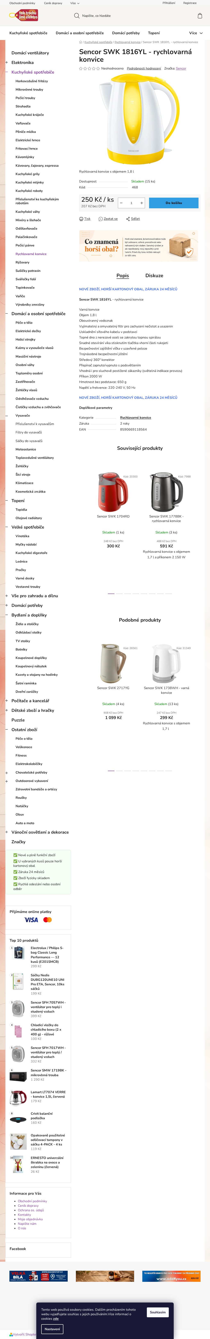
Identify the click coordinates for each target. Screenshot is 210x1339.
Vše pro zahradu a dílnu (34, 596)
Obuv (20, 814)
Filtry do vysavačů (29, 432)
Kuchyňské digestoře (31, 553)
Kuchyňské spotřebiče (32, 72)
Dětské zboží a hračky (32, 710)
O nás (22, 1228)
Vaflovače (23, 123)
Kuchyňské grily (28, 174)
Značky (18, 842)
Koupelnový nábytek (31, 666)
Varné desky (25, 578)
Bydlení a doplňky (29, 615)
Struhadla (23, 106)
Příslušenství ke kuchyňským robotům (37, 201)
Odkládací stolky (28, 632)
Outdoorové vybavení (32, 781)
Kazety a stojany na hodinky (37, 674)
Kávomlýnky (25, 157)
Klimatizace (24, 483)
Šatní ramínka (26, 683)
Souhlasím (158, 1312)
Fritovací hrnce (27, 148)
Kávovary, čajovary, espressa (37, 165)
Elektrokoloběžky (29, 764)
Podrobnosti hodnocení (144, 68)
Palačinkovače (26, 237)
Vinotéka (22, 536)
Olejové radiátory (29, 518)
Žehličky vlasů (26, 390)
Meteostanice (26, 449)
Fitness (21, 755)
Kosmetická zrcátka (31, 491)
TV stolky (23, 641)
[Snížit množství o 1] (121, 203)
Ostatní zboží (24, 730)
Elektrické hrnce (28, 140)
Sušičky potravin (28, 271)
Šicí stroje (23, 474)
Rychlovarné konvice (31, 254)
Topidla (21, 509)
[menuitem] (28, 33)
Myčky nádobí (26, 544)
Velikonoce (24, 747)
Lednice (21, 561)
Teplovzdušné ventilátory (35, 458)
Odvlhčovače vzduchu (32, 399)
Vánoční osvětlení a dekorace (40, 832)
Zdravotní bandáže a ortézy (36, 789)
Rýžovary (22, 262)
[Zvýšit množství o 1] (142, 203)
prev (82, 532)
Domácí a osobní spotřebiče (38, 314)
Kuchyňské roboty (29, 191)
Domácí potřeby (27, 605)
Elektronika (22, 62)
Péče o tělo (24, 322)
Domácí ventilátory (30, 53)
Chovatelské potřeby (31, 772)
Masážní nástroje (28, 356)
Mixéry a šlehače (28, 220)
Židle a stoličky (27, 624)
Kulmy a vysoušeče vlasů (34, 348)
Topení (17, 501)
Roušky (21, 797)
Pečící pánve (25, 245)
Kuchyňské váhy (28, 212)
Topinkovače (25, 287)
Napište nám (27, 1224)
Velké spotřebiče (27, 527)
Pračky (21, 570)
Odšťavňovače (26, 228)
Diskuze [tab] (154, 275)
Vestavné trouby (28, 587)
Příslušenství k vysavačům (35, 424)
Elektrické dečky (28, 331)
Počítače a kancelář (30, 701)
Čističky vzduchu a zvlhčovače (38, 407)
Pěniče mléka (26, 132)
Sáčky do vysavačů (29, 441)
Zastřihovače (25, 381)
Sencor (181, 68)
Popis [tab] (122, 275)
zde (56, 1318)
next (197, 532)
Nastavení (52, 1329)
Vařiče (20, 296)
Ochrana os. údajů (31, 1210)
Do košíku (174, 203)
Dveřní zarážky (27, 691)
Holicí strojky (25, 339)
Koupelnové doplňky (31, 658)
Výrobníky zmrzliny (30, 304)
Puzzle (18, 720)
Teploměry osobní (29, 373)
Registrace (189, 3)
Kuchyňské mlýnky (30, 182)
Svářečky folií (26, 279)
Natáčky (22, 806)
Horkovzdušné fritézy (32, 81)
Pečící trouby (25, 98)
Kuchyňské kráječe (30, 115)
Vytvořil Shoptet (25, 1334)
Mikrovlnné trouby (29, 89)
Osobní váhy (25, 365)
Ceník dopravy (53, 3)
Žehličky (22, 466)
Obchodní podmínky (22, 3)
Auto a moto (25, 823)
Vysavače (23, 415)
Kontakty (24, 1215)
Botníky (21, 649)
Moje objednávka (30, 1219)
